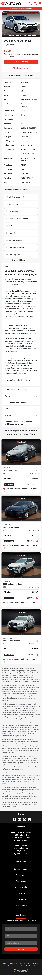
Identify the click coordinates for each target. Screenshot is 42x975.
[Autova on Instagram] (23, 819)
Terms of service (21, 905)
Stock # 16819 (7, 524)
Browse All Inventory (21, 62)
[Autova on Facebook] (13, 819)
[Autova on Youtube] (18, 819)
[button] (31, 3)
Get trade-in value (21, 887)
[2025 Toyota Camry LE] (21, 509)
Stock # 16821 (7, 638)
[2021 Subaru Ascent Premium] (21, 622)
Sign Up (21, 949)
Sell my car (21, 893)
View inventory (21, 881)
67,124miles (34, 530)
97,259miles (34, 644)
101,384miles (33, 587)
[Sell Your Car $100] (21, 8)
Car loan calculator (21, 869)
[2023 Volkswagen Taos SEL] (21, 565)
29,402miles (34, 474)
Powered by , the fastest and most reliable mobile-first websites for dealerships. (21, 964)
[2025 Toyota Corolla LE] (21, 452)
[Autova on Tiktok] (28, 819)
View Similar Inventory (21, 68)
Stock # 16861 (7, 468)
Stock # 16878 (7, 581)
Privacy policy (21, 875)
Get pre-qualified (21, 899)
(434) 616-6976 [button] (22, 840)
